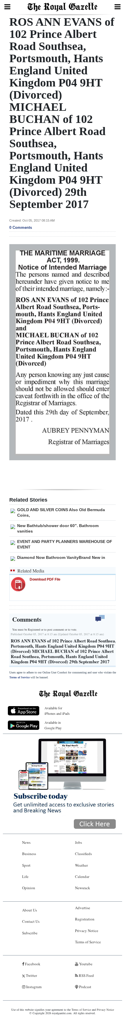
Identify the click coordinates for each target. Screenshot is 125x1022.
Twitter (31, 975)
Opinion (28, 887)
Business (29, 853)
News (26, 842)
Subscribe (30, 933)
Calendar (82, 876)
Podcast (84, 986)
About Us (29, 910)
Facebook (32, 963)
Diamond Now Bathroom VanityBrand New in (61, 557)
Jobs (78, 842)
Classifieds (83, 853)
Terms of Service (19, 677)
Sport (26, 865)
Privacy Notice (86, 930)
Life (25, 876)
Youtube (85, 963)
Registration (84, 919)
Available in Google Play (53, 725)
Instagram (33, 986)
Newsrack (82, 887)
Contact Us (31, 921)
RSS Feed (86, 975)
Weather (81, 865)
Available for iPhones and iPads (57, 711)
